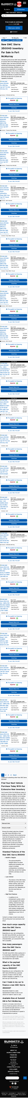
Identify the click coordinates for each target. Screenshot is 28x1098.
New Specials (13, 1062)
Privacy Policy (22, 1093)
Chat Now (14, 108)
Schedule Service (13, 1073)
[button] (14, 99)
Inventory (13, 1057)
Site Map (4, 1094)
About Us (13, 1050)
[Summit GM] (9, 4)
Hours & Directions (13, 1052)
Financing (13, 1055)
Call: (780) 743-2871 (14, 111)
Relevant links (6, 823)
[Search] (25, 1077)
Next (14, 775)
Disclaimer (13, 1069)
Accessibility (12, 1093)
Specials (13, 1065)
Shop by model (6, 827)
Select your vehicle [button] (14, 28)
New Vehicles (13, 1059)
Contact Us (4, 1093)
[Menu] (24, 3)
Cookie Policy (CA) (13, 1067)
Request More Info (14, 104)
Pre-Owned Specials (13, 1063)
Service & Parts (13, 1071)
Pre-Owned (13, 1060)
